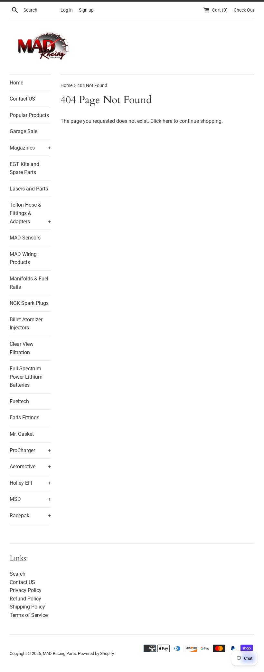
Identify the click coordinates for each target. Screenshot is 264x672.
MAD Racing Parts (59, 653)
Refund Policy (25, 599)
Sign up (86, 10)
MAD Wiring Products (23, 258)
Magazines (30, 148)
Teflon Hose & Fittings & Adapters (30, 213)
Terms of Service (29, 615)
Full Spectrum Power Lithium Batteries (26, 376)
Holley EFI (30, 483)
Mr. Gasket (22, 434)
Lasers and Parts (29, 189)
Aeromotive (30, 466)
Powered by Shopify (96, 653)
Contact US (22, 99)
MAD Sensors (25, 238)
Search (17, 574)
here (167, 121)
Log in (67, 10)
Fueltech (19, 401)
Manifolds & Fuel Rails (29, 283)
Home (16, 83)
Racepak (30, 515)
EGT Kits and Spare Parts (24, 168)
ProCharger (30, 450)
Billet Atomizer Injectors (26, 324)
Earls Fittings (24, 417)
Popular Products (29, 115)
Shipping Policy (27, 607)
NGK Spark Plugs (29, 303)
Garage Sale (23, 131)
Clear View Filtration (21, 348)
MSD (30, 499)
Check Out (244, 10)
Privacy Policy (26, 590)
